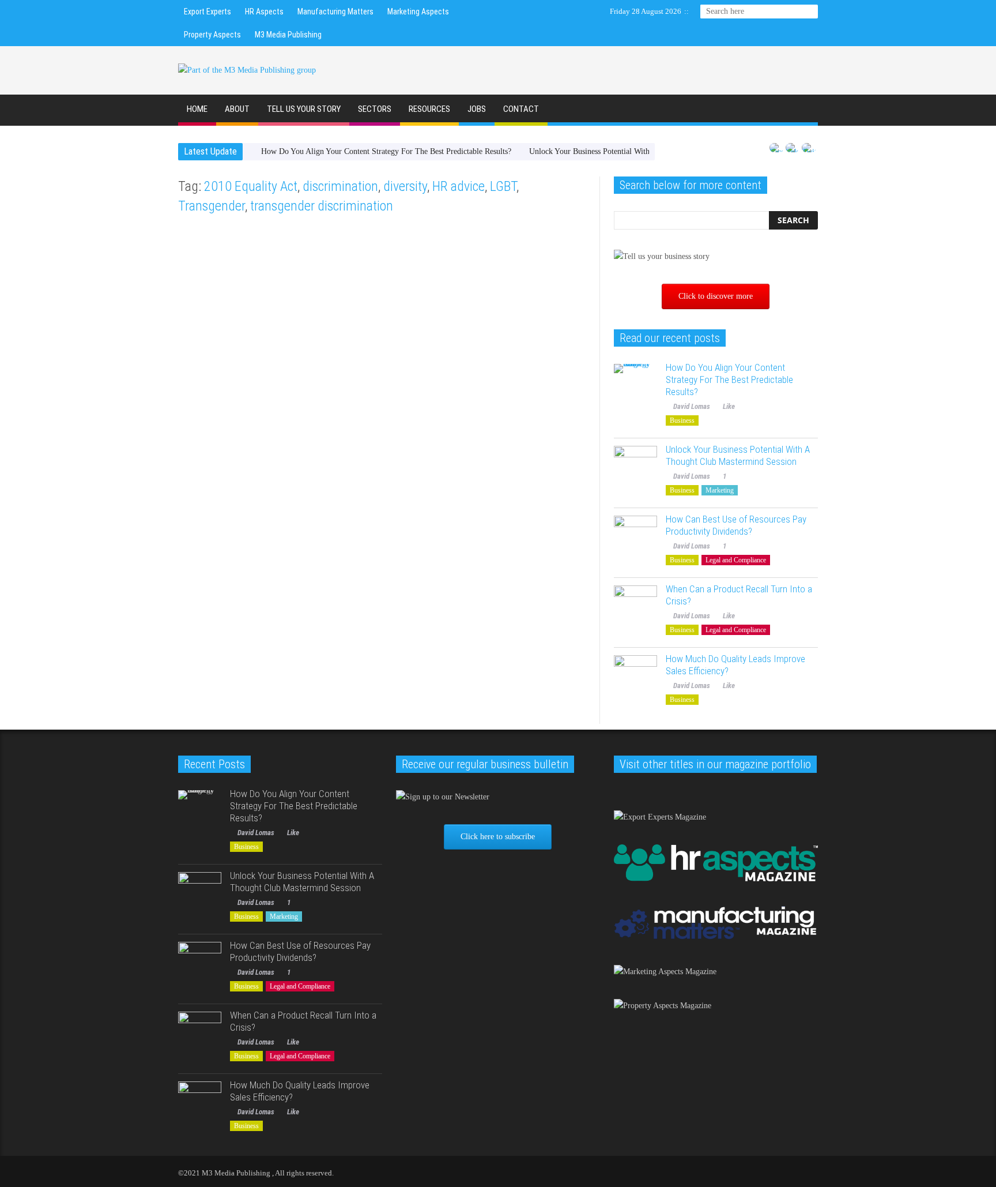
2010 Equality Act (250, 186)
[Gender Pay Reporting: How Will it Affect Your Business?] (487, 302)
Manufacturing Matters (335, 11)
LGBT (503, 186)
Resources (429, 109)
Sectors (374, 109)
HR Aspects (264, 11)
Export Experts (207, 11)
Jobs (476, 109)
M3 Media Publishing (288, 34)
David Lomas (204, 408)
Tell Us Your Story (304, 109)
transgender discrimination (321, 206)
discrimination (340, 186)
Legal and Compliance (735, 560)
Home (197, 109)
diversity (405, 186)
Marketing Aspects (418, 11)
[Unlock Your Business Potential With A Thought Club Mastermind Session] (635, 467)
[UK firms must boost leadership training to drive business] (487, 545)
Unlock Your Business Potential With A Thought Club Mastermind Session (738, 455)
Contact (521, 109)
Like (241, 408)
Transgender (211, 206)
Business (195, 246)
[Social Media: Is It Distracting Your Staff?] (277, 545)
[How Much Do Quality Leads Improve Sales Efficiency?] (635, 676)
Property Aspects (212, 34)
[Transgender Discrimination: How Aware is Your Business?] (277, 302)
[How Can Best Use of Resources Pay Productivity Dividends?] (635, 537)
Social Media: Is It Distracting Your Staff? (274, 620)
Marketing (197, 488)
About (237, 109)
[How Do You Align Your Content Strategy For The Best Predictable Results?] (635, 385)
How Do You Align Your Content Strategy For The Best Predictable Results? (386, 151)
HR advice (458, 186)
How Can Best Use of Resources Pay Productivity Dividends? (736, 525)
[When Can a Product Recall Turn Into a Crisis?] (635, 607)
